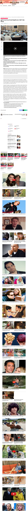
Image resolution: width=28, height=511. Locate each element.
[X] (17, 126)
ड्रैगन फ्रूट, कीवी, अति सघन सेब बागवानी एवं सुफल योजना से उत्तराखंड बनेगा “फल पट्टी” (13, 106)
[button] (1, 4)
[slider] (14, 54)
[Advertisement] (14, 11)
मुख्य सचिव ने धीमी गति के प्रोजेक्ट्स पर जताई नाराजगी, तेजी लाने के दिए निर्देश (24, 158)
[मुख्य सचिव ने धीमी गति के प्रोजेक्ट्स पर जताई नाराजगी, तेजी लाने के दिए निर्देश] (24, 155)
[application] (15, 48)
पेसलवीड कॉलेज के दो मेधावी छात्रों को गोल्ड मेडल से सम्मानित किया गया (10, 168)
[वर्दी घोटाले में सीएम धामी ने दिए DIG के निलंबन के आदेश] (17, 155)
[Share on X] (4, 23)
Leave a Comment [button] (24, 118)
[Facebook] (11, 126)
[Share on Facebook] (3, 23)
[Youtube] (17, 129)
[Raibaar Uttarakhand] (14, 4)
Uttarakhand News (3, 18)
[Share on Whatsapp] (5, 23)
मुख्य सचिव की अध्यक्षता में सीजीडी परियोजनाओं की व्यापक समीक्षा (10, 107)
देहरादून (6, 18)
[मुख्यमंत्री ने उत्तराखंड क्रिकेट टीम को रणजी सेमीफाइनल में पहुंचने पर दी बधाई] (18, 140)
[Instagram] (11, 129)
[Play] (4, 54)
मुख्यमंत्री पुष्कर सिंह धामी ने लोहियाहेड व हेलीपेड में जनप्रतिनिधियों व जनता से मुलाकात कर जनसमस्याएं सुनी (12, 136)
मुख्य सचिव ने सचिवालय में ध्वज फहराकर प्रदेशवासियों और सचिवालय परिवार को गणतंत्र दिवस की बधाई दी (12, 147)
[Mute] (25, 54)
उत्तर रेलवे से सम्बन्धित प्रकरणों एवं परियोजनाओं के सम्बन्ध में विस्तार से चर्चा (4, 168)
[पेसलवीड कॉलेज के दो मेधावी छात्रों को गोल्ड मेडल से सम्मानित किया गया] (11, 164)
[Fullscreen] (26, 54)
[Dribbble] (11, 131)
